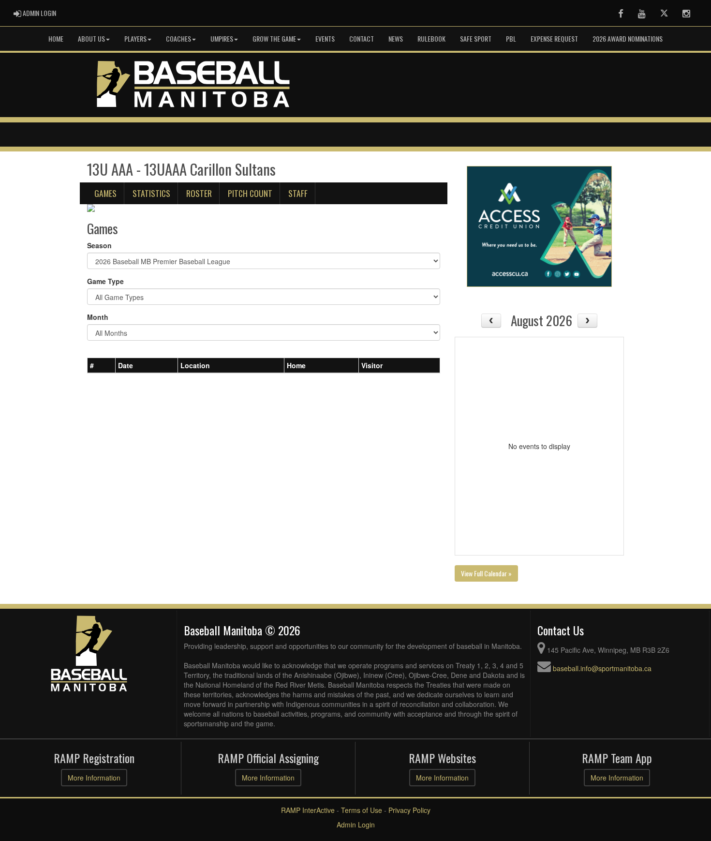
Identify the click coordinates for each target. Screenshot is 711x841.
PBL (511, 38)
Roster (199, 193)
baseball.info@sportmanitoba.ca (602, 668)
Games (105, 193)
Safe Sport (475, 38)
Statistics (151, 193)
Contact (361, 38)
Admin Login (356, 824)
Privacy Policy (409, 810)
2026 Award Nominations (627, 38)
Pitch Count (250, 193)
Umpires (221, 38)
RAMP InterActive (308, 810)
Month (97, 317)
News (395, 38)
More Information (94, 777)
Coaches (178, 38)
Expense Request (554, 38)
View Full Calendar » (486, 573)
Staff (298, 193)
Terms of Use (361, 810)
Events (325, 38)
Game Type (105, 281)
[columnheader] (102, 366)
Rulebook (431, 38)
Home (55, 38)
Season (99, 245)
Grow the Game (274, 38)
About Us (91, 38)
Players (135, 38)
